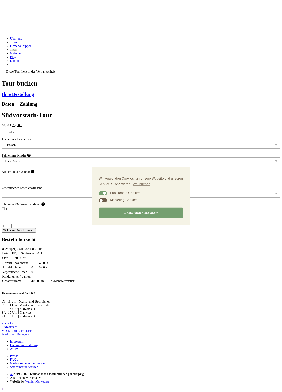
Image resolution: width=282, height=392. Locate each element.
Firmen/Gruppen (21, 46)
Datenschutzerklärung (24, 345)
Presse (14, 356)
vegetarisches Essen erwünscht (22, 188)
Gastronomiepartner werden (28, 363)
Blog (13, 57)
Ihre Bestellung (18, 94)
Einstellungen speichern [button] (141, 212)
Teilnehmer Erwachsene (17, 139)
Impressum (17, 341)
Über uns (16, 38)
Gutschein (16, 53)
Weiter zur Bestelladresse (18, 230)
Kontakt (15, 60)
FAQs (14, 359)
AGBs (14, 349)
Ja (7, 209)
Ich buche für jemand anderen (23, 204)
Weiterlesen (141, 184)
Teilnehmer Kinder (16, 155)
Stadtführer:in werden (24, 367)
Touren (14, 42)
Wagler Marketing (37, 381)
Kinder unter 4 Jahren (17, 171)
